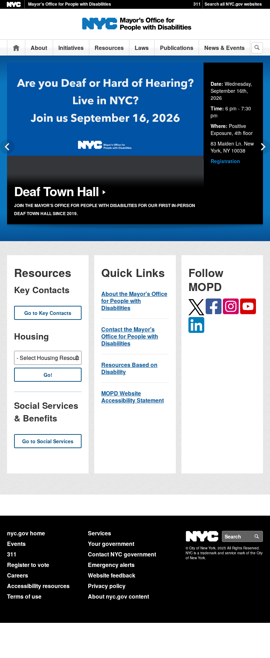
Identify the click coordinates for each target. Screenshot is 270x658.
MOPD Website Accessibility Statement (132, 396)
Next (263, 147)
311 (197, 4)
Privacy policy (107, 586)
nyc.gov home (26, 533)
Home (16, 48)
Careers (17, 575)
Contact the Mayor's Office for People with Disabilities (129, 336)
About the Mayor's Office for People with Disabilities (134, 301)
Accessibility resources (38, 586)
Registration (225, 160)
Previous (7, 147)
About (39, 48)
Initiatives (71, 48)
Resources (109, 48)
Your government (111, 544)
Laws (142, 48)
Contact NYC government (122, 554)
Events (16, 544)
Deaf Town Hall (56, 191)
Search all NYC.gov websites (233, 4)
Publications (176, 48)
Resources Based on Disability (129, 368)
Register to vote (28, 565)
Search (262, 536)
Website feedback (111, 575)
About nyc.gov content (118, 596)
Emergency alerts (111, 565)
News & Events (224, 48)
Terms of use (24, 596)
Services (99, 533)
